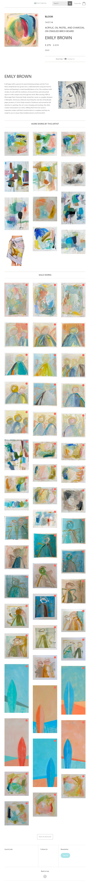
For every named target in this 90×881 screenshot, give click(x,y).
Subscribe (77, 3)
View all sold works (45, 837)
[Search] (70, 3)
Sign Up (65, 855)
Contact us (71, 59)
